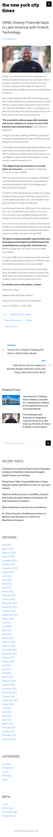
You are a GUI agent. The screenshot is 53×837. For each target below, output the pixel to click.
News (5, 779)
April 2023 (6, 673)
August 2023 (8, 661)
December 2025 (9, 560)
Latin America (11, 326)
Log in (5, 804)
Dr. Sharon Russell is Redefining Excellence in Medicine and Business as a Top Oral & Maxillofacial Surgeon (24, 516)
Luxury (5, 772)
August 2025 (8, 572)
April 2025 (6, 587)
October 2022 (8, 696)
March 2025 (7, 591)
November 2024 (9, 607)
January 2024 (8, 646)
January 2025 (8, 599)
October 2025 (8, 564)
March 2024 (7, 638)
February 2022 (9, 727)
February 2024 (9, 642)
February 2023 (9, 681)
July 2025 (6, 576)
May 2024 (6, 630)
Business (6, 764)
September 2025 (9, 568)
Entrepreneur (10, 39)
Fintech (29, 320)
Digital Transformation (20, 314)
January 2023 (8, 685)
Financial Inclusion (13, 320)
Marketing (6, 775)
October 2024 (8, 611)
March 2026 (7, 549)
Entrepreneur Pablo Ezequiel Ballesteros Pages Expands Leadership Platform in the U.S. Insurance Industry (26, 484)
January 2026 (8, 556)
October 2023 (8, 657)
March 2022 (7, 723)
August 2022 (8, 704)
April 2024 (6, 634)
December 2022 (9, 689)
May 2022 (6, 716)
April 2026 (6, 545)
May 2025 (6, 584)
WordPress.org (9, 816)
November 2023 (9, 654)
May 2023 (6, 669)
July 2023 (6, 665)
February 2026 (9, 553)
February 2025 (9, 595)
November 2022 (9, 692)
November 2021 (9, 739)
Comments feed (9, 812)
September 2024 (9, 615)
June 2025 (7, 580)
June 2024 (7, 626)
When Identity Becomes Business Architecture (24, 507)
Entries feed (7, 808)
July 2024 (6, 622)
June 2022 (7, 712)
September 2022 (9, 700)
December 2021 (9, 735)
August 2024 (8, 619)
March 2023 (7, 677)
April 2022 (6, 720)
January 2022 (8, 731)
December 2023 (9, 650)
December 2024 (9, 603)
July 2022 (6, 708)
